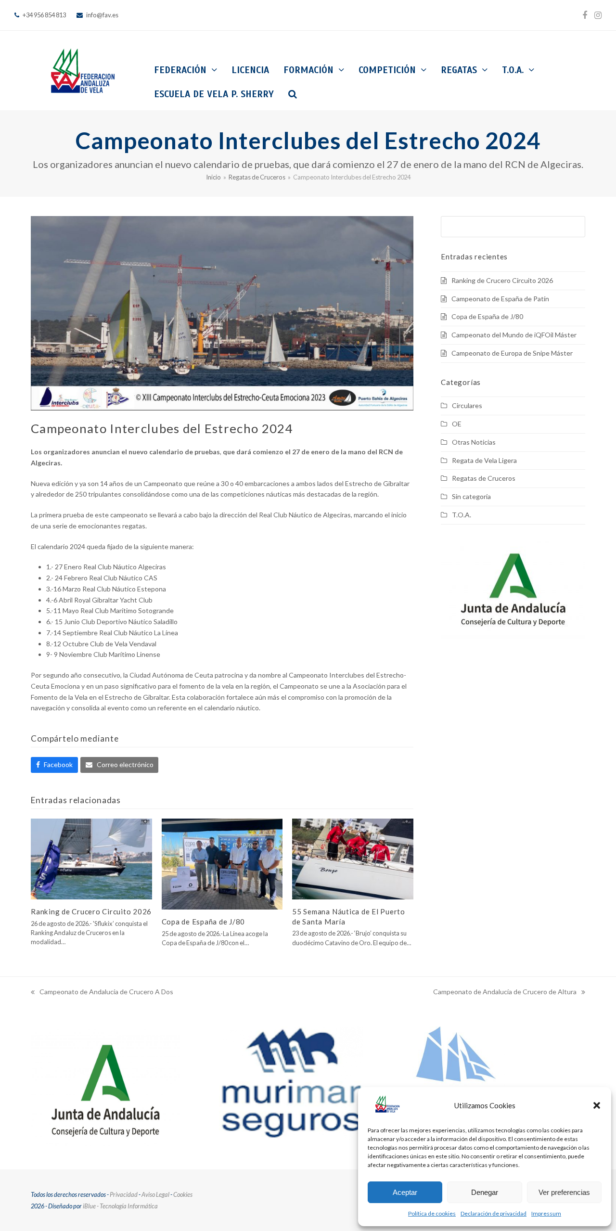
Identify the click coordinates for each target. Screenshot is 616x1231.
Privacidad (124, 1194)
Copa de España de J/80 (203, 921)
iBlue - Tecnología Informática (120, 1206)
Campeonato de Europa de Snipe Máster (512, 353)
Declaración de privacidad (493, 1213)
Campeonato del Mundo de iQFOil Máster (514, 335)
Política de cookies (432, 1213)
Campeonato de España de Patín (500, 299)
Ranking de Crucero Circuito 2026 (91, 911)
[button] (597, 1105)
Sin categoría (471, 496)
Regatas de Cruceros (483, 478)
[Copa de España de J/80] (222, 863)
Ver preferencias (564, 1192)
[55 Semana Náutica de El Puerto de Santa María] (352, 858)
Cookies (182, 1194)
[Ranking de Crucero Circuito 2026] (91, 858)
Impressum (546, 1213)
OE (457, 424)
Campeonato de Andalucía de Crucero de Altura (505, 992)
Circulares (467, 405)
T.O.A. (461, 515)
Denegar (484, 1192)
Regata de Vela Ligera (484, 460)
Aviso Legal (155, 1194)
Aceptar (405, 1192)
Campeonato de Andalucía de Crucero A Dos (102, 992)
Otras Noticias (474, 442)
